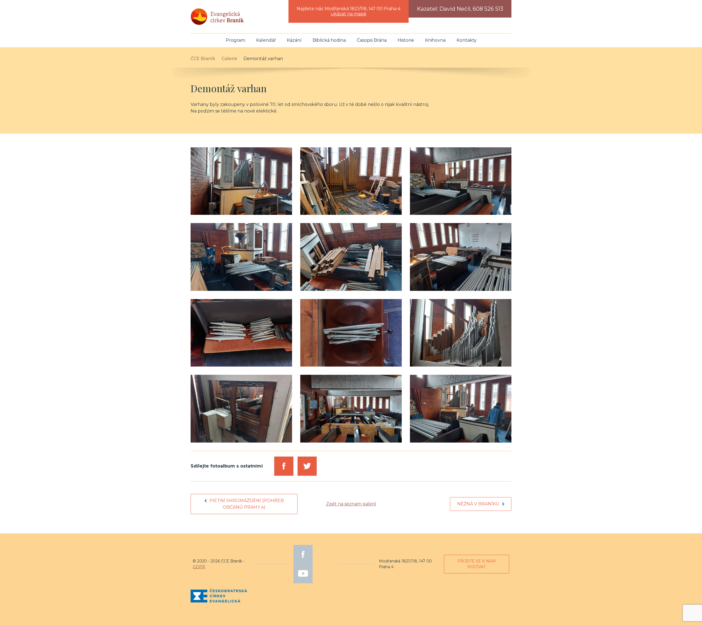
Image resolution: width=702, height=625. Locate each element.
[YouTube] (303, 573)
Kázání (294, 40)
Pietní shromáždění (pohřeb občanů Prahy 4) (247, 504)
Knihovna (435, 40)
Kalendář (266, 40)
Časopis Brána (372, 40)
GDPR (199, 566)
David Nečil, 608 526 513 (471, 8)
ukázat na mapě (348, 13)
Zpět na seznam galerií (351, 503)
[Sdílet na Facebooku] (283, 466)
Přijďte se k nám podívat (476, 564)
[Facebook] (303, 554)
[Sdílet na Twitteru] (307, 466)
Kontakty (467, 40)
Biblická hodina (329, 40)
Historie (406, 40)
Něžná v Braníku (478, 503)
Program (235, 40)
